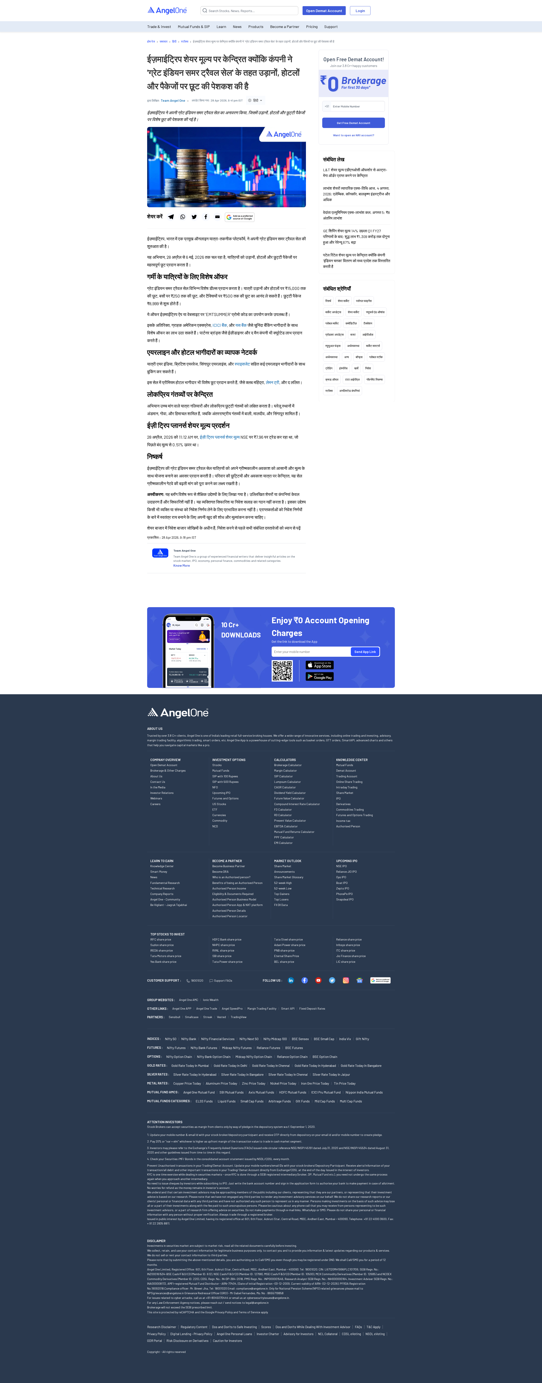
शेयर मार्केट (343, 300)
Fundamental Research (165, 883)
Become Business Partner (228, 866)
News (237, 26)
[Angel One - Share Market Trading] (167, 10)
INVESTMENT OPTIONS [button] (228, 760)
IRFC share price (160, 939)
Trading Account (346, 776)
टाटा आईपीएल (352, 379)
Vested (221, 1017)
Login (360, 10)
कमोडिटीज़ (351, 323)
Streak (207, 1017)
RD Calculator (283, 815)
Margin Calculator (285, 770)
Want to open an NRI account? (353, 135)
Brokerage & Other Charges (168, 770)
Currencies (219, 815)
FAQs (358, 1327)
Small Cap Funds (252, 1101)
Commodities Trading (350, 809)
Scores (266, 1327)
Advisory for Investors (298, 1334)
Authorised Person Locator (229, 916)
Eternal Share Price (286, 956)
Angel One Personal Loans (234, 1334)
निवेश (368, 368)
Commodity (219, 820)
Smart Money (158, 871)
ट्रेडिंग (328, 368)
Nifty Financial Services (218, 1039)
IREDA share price (161, 950)
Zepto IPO (342, 888)
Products (255, 26)
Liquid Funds (227, 1101)
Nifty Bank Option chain (214, 1057)
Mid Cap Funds (325, 1101)
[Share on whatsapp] (182, 217)
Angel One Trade (206, 1008)
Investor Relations (162, 792)
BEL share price (284, 961)
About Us (156, 776)
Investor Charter (268, 1334)
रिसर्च (328, 300)
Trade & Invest (159, 26)
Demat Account (346, 770)
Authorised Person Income (229, 888)
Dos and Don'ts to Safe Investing (234, 1327)
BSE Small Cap (324, 1039)
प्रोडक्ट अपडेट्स (334, 334)
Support (331, 26)
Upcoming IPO (221, 792)
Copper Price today (187, 1083)
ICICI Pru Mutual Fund (326, 1092)
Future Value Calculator (289, 798)
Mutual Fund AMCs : (163, 1092)
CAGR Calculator (285, 787)
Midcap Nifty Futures (237, 1048)
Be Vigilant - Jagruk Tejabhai (168, 905)
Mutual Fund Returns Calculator (294, 831)
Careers (155, 804)
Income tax (343, 820)
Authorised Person (348, 826)
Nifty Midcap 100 (275, 1039)
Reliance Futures (268, 1048)
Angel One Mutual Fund (199, 1092)
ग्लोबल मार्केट (332, 323)
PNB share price (284, 950)
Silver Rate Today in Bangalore (242, 1074)
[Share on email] (217, 217)
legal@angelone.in (257, 1302)
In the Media (157, 787)
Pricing (312, 26)
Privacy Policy (224, 1312)
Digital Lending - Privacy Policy (191, 1334)
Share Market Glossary (288, 877)
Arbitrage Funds (279, 1101)
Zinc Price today (253, 1083)
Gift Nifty (362, 1039)
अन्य (346, 357)
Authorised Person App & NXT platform (237, 905)
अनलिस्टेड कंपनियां (349, 390)
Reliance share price (349, 939)
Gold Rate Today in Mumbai (190, 1065)
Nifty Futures (176, 1048)
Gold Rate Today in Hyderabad (315, 1065)
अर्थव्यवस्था (353, 345)
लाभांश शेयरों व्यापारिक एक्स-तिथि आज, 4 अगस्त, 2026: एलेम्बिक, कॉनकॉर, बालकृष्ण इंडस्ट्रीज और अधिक (356, 194)
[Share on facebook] (206, 217)
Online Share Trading (349, 781)
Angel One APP (181, 1008)
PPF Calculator (284, 837)
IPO (338, 798)
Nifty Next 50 (249, 1039)
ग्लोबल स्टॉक (376, 357)
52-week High (283, 883)
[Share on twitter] (194, 217)
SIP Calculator (283, 776)
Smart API (288, 1008)
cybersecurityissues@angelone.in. (268, 1298)
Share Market (344, 792)
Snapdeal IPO (345, 899)
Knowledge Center (162, 866)
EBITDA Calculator (286, 826)
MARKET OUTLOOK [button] (287, 861)
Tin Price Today (344, 1083)
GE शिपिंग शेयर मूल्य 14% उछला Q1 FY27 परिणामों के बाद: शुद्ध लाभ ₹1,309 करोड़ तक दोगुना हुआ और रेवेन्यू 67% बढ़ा (356, 236)
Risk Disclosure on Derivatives (187, 1341)
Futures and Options (225, 798)
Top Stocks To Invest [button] (167, 934)
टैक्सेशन (368, 323)
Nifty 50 (170, 1039)
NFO (215, 787)
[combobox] (255, 100)
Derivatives (343, 804)
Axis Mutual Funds (261, 1092)
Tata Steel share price (288, 939)
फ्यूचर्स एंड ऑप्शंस (375, 312)
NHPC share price (223, 945)
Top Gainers (281, 894)
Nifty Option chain (179, 1057)
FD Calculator (283, 809)
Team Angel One (173, 100)
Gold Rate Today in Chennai (271, 1065)
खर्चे (356, 368)
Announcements (284, 871)
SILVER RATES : (158, 1074)
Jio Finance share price (351, 956)
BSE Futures (294, 1048)
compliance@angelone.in (252, 1288)
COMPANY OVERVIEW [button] (165, 760)
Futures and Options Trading (354, 815)
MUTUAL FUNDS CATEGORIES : (169, 1101)
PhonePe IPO (344, 894)
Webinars (156, 798)
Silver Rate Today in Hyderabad (194, 1074)
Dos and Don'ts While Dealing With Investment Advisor (312, 1327)
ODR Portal (154, 1341)
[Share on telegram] (171, 217)
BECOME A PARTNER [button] (227, 861)
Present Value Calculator (290, 820)
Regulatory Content (194, 1327)
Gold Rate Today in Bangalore (361, 1065)
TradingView (238, 1017)
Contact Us (157, 781)
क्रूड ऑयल (331, 379)
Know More (181, 565)
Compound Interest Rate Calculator (297, 804)
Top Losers (281, 899)
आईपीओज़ (367, 334)
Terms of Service (249, 1312)
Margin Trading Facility (261, 1008)
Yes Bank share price (163, 961)
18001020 (197, 980)
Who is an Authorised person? (231, 877)
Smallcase (191, 1017)
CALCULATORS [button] (285, 760)
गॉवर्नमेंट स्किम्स (374, 379)
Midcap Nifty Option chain (253, 1057)
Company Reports (161, 894)
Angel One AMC (188, 1000)
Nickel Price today (283, 1083)
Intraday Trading (346, 787)
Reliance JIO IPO (346, 871)
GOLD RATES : (157, 1065)
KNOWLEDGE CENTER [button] (352, 760)
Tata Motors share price (165, 956)
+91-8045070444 (217, 1298)
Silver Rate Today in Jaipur (331, 1074)
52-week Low (283, 888)
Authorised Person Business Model (234, 899)
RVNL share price (223, 950)
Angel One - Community (165, 899)
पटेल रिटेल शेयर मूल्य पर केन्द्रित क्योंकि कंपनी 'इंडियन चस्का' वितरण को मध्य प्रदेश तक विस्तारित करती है (356, 260)
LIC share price (345, 961)
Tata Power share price (227, 961)
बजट (353, 334)
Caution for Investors (227, 1341)
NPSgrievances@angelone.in (165, 1293)
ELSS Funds (204, 1101)
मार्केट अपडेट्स (333, 312)
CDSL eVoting (351, 1334)
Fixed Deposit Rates (312, 1008)
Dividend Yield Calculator (290, 792)
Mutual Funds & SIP (194, 26)
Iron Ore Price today (315, 1083)
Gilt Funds (303, 1101)
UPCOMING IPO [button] (346, 861)
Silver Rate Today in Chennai (288, 1074)
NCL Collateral (327, 1334)
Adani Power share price (289, 945)
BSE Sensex (300, 1039)
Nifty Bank (188, 1039)
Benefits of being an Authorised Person (237, 883)
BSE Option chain (324, 1057)
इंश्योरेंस (343, 368)
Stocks (217, 765)
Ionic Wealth (210, 1000)
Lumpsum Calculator (287, 781)
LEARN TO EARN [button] (161, 861)
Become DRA (220, 871)
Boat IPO (342, 883)
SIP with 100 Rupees (225, 776)
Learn (221, 26)
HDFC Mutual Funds (292, 1092)
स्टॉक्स (329, 390)
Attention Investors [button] (165, 1122)
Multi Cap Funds (351, 1101)
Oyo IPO (341, 877)
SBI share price (221, 956)
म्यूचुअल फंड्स (332, 345)
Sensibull (174, 1017)
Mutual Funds (220, 770)
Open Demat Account (324, 10)
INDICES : (154, 1039)
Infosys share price (348, 945)
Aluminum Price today (221, 1083)
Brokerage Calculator (288, 765)
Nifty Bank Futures (204, 1048)
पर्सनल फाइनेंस (364, 300)
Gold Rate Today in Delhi (230, 1065)
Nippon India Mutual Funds (364, 1092)
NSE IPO (341, 866)
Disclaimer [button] (156, 1241)
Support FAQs (223, 980)
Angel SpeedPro (232, 1008)
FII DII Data (281, 905)
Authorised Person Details (229, 910)
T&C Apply (373, 1327)
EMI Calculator (283, 843)
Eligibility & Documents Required (232, 894)
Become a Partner (284, 26)
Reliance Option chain (292, 1057)
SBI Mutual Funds (232, 1092)
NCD (215, 826)
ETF (214, 809)
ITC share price (345, 950)
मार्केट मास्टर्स (373, 345)
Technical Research (162, 888)
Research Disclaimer (161, 1327)
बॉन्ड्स (359, 357)
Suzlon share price (162, 945)
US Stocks (219, 804)
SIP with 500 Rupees (225, 781)
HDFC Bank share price (226, 939)
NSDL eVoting (375, 1334)
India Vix (345, 1039)
